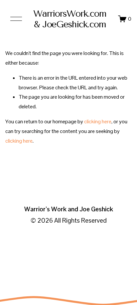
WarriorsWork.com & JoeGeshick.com (69, 19)
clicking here (97, 121)
